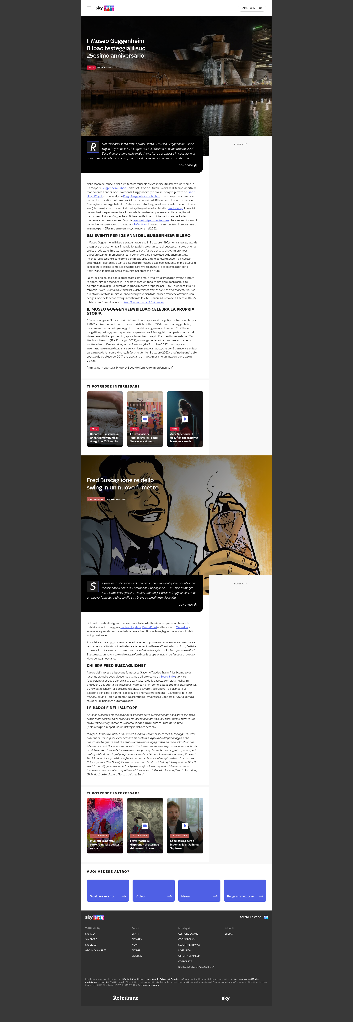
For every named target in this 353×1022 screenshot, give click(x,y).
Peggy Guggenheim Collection (141, 196)
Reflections (140, 224)
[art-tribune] (125, 998)
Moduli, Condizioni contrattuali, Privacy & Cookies (151, 979)
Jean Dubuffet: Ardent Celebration (144, 302)
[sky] (225, 998)
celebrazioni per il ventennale (151, 220)
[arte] (107, 8)
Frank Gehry (175, 208)
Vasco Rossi (149, 627)
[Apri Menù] (91, 8)
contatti (104, 982)
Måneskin (182, 627)
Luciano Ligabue (130, 627)
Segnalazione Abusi (149, 985)
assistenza (91, 982)
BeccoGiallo (168, 676)
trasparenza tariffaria (246, 979)
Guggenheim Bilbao (114, 188)
